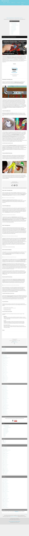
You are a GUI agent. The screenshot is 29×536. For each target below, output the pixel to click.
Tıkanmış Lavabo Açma (6, 426)
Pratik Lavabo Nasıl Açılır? (8, 427)
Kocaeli (5, 442)
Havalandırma (23, 2)
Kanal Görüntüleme (6, 432)
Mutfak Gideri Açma (6, 428)
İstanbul (5, 440)
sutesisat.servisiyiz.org (15, 342)
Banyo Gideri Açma (6, 429)
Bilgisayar (9, 2)
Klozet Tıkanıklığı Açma (6, 431)
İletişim (4, 436)
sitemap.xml (26, 514)
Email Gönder (15, 341)
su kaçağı (21, 105)
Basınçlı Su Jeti (5, 433)
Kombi (23, 4)
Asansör (5, 2)
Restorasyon (13, 2)
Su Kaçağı (4, 481)
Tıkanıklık (4, 385)
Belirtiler (5, 434)
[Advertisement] (14, 11)
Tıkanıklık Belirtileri (10, 59)
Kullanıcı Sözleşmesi (12, 521)
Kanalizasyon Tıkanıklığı (6, 425)
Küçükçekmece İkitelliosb (14, 516)
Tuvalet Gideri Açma (6, 430)
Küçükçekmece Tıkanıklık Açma (14, 18)
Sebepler (5, 435)
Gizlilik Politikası (17, 521)
